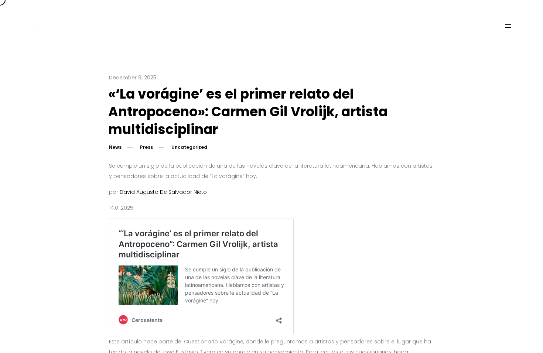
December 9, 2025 (132, 77)
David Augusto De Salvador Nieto (163, 192)
